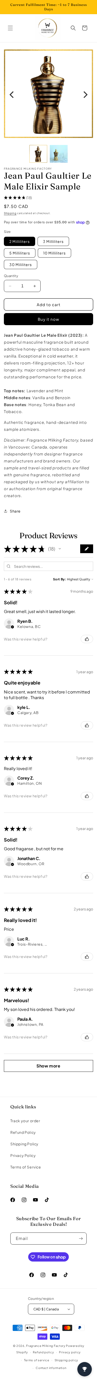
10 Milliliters (54, 253)
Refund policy (43, 1352)
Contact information (51, 1367)
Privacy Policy (23, 1155)
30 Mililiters (20, 264)
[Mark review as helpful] (87, 639)
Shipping (10, 213)
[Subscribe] (80, 1238)
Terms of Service (25, 1167)
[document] (48, 94)
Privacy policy (70, 1352)
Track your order (25, 1120)
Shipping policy (66, 1360)
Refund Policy (23, 1132)
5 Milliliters (19, 253)
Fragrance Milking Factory (45, 1345)
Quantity (11, 276)
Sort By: (59, 579)
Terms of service (36, 1360)
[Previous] (12, 94)
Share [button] (15, 511)
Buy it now (48, 319)
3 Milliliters (53, 241)
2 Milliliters (19, 241)
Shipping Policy (24, 1143)
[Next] (85, 94)
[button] (10, 28)
